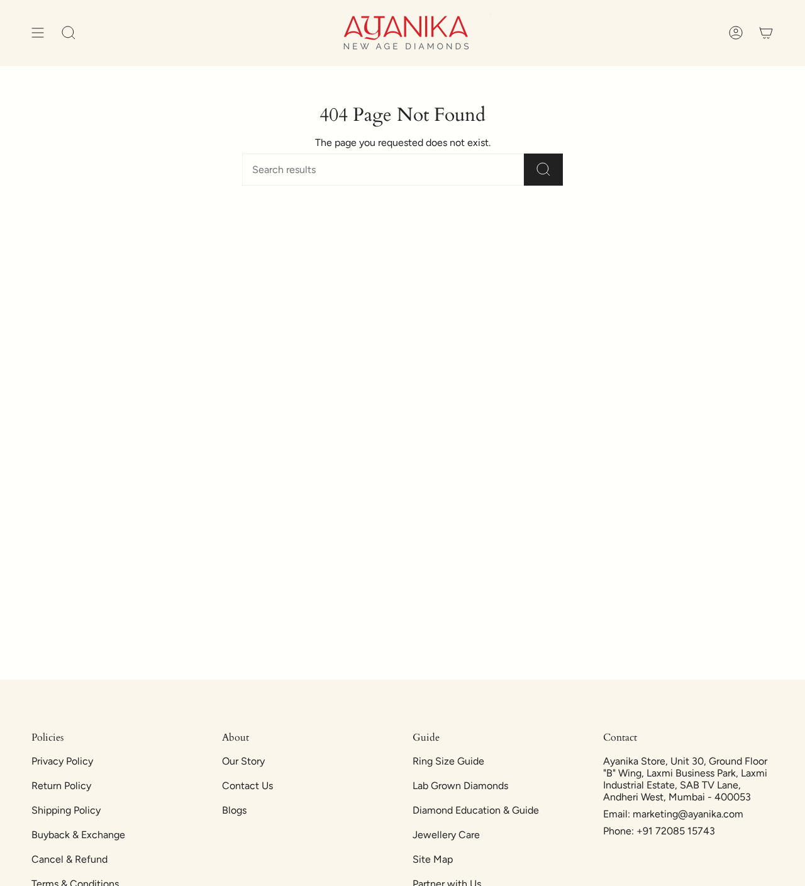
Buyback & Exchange (78, 835)
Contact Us (247, 786)
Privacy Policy (62, 761)
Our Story (243, 761)
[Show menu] (37, 33)
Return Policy (61, 786)
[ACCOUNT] (735, 33)
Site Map (433, 859)
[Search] (543, 170)
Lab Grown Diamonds (460, 786)
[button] (68, 33)
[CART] (766, 33)
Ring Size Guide (448, 761)
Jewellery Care (446, 835)
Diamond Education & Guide (476, 810)
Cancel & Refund (69, 859)
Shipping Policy (66, 810)
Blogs (234, 810)
